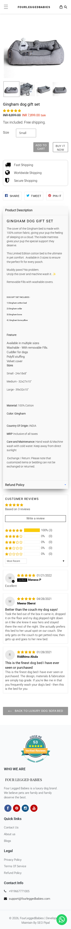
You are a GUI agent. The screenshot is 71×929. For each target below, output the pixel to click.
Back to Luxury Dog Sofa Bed (38, 710)
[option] (11, 87)
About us (9, 834)
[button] (12, 111)
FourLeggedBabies (32, 918)
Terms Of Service (15, 866)
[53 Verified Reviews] (35, 764)
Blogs (7, 841)
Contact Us (11, 827)
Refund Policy (12, 873)
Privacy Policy (12, 860)
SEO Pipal (43, 922)
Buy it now (60, 148)
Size (6, 132)
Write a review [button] (35, 518)
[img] (26, 575)
